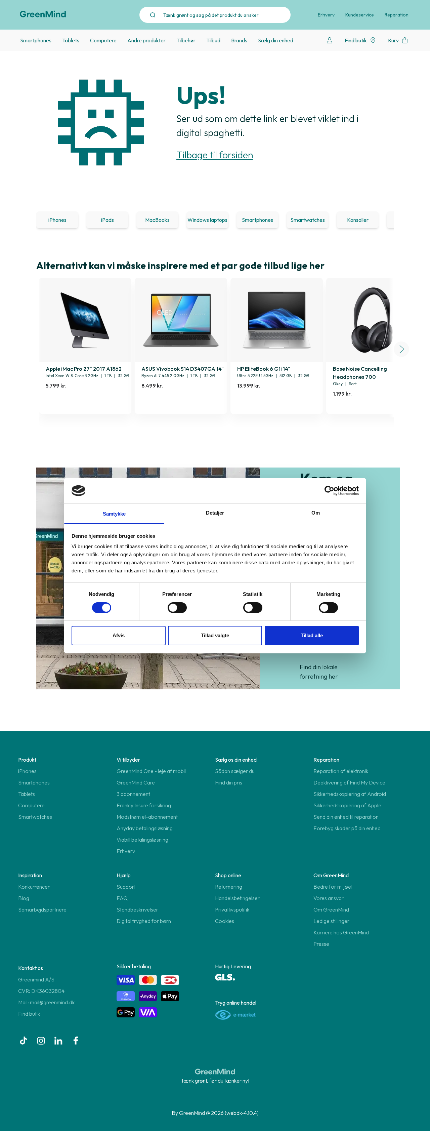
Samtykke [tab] (114, 514)
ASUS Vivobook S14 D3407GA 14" (182, 368)
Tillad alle (312, 635)
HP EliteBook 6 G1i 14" (263, 368)
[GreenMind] (43, 14)
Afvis (119, 635)
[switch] (177, 607)
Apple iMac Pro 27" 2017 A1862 (84, 368)
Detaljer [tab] (215, 513)
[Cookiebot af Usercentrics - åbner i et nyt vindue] (329, 491)
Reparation (396, 15)
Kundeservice (359, 15)
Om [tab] (315, 513)
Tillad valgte (215, 635)
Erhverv (326, 15)
